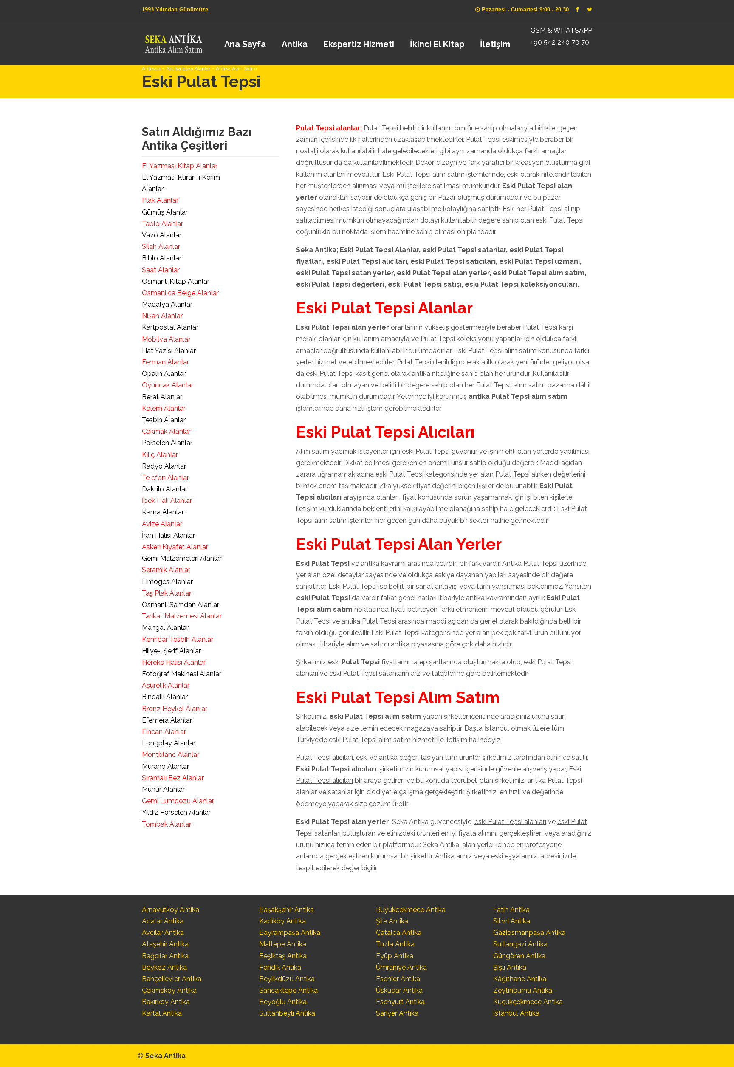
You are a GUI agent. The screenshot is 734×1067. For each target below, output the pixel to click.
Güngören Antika (519, 956)
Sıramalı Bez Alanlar (173, 778)
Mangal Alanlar (165, 628)
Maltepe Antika (282, 944)
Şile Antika (392, 921)
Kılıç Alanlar (160, 455)
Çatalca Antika (398, 933)
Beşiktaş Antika (283, 956)
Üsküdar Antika (399, 990)
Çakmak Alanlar (166, 431)
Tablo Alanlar (162, 224)
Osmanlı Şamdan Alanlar (180, 605)
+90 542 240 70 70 (560, 42)
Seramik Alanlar (166, 570)
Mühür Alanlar (163, 789)
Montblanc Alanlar (170, 755)
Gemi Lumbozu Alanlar (178, 801)
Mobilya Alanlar (166, 339)
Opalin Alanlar (164, 374)
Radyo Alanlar (164, 466)
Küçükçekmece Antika (528, 1002)
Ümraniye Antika (401, 967)
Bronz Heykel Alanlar (174, 709)
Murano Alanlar (165, 766)
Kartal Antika (162, 1013)
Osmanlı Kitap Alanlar (175, 281)
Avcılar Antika (163, 933)
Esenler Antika (398, 979)
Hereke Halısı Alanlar (174, 662)
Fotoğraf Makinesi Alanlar (181, 674)
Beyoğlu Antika (283, 1002)
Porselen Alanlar (167, 443)
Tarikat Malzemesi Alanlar (182, 616)
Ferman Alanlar (165, 362)
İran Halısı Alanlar (168, 535)
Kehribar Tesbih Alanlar (177, 639)
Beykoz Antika (164, 967)
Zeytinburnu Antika (522, 990)
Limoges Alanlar (167, 582)
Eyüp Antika (394, 956)
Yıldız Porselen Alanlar (176, 812)
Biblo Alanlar (161, 258)
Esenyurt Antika (400, 1002)
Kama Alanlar (163, 512)
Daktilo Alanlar (164, 489)
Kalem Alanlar (164, 408)
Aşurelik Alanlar (165, 685)
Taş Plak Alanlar (166, 593)
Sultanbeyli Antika (287, 1013)
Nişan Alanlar (162, 316)
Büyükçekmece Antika (411, 910)
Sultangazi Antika (520, 944)
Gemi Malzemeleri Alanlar (182, 558)
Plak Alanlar (160, 200)
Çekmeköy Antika (169, 990)
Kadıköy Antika (282, 921)
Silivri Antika (511, 921)
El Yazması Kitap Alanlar (179, 166)
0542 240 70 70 (173, 40)
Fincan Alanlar (164, 732)
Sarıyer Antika (397, 1013)
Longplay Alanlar (168, 743)
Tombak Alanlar (166, 824)
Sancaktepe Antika (288, 990)
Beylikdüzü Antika (287, 979)
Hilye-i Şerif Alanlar (171, 651)
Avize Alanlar (162, 524)
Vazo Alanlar (161, 235)
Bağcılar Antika (165, 956)
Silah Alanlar (161, 247)
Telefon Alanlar (165, 478)
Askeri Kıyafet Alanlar (175, 547)
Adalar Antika (163, 921)
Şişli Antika (509, 967)
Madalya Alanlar (167, 304)
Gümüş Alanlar (165, 212)
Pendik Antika (280, 967)
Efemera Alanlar (167, 720)
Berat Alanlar (162, 397)
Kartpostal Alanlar (170, 327)
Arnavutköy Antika (170, 910)
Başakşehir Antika (286, 910)
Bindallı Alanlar (165, 697)
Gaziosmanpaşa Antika (529, 933)
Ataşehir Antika (165, 944)
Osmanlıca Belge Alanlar (180, 293)
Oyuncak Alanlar (167, 385)
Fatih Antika (511, 910)
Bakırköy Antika (166, 1002)
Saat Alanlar (161, 270)
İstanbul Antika (516, 1013)
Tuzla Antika (395, 944)
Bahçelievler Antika (171, 979)
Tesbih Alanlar (164, 420)
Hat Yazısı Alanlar (169, 351)
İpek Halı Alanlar (167, 501)
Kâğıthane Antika (519, 979)
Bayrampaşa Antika (289, 933)
